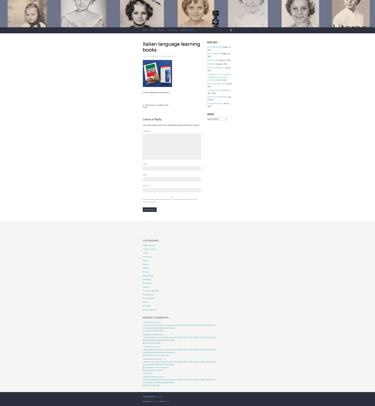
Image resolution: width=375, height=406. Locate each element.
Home (145, 30)
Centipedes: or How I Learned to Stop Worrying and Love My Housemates (219, 77)
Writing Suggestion (150, 309)
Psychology (147, 279)
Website (146, 186)
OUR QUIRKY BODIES (215, 103)
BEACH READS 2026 (214, 53)
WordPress (154, 401)
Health (145, 260)
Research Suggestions (151, 291)
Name (145, 164)
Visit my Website (149, 298)
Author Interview (149, 245)
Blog (152, 30)
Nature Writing (148, 275)
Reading (146, 287)
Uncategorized (148, 294)
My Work (161, 30)
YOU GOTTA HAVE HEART (216, 84)
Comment (147, 131)
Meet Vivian (172, 30)
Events (145, 253)
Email (146, 175)
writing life (147, 306)
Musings (146, 272)
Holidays (146, 268)
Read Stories (147, 283)
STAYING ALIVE (212, 60)
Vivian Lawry (159, 397)
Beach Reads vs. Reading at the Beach (155, 106)
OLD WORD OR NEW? (215, 47)
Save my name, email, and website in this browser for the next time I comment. (170, 200)
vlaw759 (170, 56)
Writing (145, 302)
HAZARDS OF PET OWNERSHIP (218, 90)
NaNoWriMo (211, 64)
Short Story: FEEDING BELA (217, 97)
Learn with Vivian (186, 30)
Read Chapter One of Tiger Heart (157, 355)
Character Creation (150, 249)
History (145, 264)
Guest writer (147, 257)
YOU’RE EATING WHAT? (216, 68)
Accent (167, 401)
